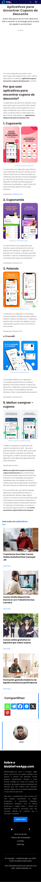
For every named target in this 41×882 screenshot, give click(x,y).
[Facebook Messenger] (27, 706)
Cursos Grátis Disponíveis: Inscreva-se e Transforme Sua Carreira (18, 600)
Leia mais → (7, 566)
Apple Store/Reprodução (26, 165)
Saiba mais (20, 819)
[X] (33, 706)
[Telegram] (14, 706)
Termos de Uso (20, 834)
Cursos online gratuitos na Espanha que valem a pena (17, 641)
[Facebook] (20, 706)
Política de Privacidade (20, 837)
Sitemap (20, 844)
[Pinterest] (7, 713)
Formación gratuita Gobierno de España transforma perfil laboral (20, 681)
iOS (21, 194)
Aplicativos (22, 521)
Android (15, 194)
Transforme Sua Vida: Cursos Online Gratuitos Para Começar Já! (19, 557)
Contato (20, 841)
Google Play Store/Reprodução (21, 441)
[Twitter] (12, 829)
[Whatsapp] (7, 706)
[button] (32, 2)
